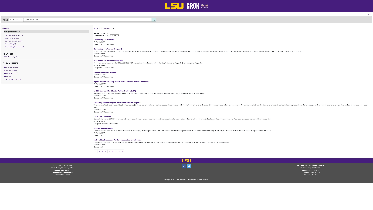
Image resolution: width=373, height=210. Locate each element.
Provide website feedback (62, 172)
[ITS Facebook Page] (184, 166)
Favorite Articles (11, 70)
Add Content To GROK (13, 79)
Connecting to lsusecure (104, 39)
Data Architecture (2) (12, 38)
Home (6, 28)
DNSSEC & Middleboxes (103, 128)
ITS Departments (15, 20)
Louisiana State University (186, 180)
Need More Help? (12, 73)
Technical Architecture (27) (14, 35)
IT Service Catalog (12, 67)
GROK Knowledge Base (11, 57)
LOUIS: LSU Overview (102, 117)
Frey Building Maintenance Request (108, 61)
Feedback (9, 76)
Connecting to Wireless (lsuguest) (108, 49)
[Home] (4, 20)
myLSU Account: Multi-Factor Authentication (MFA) (115, 91)
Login (369, 14)
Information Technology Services (311, 165)
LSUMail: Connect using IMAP (105, 72)
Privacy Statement (62, 175)
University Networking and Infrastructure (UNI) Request (117, 103)
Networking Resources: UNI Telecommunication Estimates (118, 140)
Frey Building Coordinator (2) (14, 47)
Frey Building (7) (10, 44)
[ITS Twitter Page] (189, 166)
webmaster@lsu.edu (62, 170)
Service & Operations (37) (13, 41)
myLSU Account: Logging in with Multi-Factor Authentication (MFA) (121, 81)
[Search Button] (154, 20)
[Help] (6, 20)
